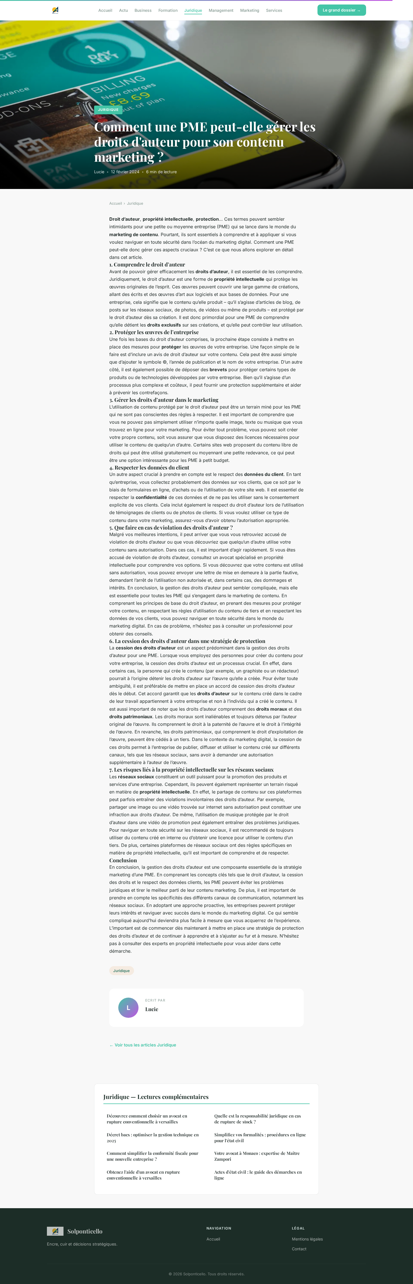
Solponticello (85, 1231)
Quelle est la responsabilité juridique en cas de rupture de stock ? (257, 1119)
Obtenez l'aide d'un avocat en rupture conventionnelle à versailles (143, 1175)
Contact (299, 1248)
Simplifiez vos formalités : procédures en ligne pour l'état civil (260, 1137)
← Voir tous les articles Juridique (142, 1045)
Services (274, 10)
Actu (123, 10)
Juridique (193, 10)
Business (143, 10)
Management (221, 10)
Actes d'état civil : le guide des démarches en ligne (258, 1175)
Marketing (249, 10)
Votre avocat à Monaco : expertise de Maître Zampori (257, 1156)
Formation (168, 10)
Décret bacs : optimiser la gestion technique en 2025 (153, 1137)
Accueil (105, 10)
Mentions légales (307, 1239)
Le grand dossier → (342, 10)
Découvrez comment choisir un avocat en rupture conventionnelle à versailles (147, 1119)
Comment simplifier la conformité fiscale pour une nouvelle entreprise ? (152, 1156)
